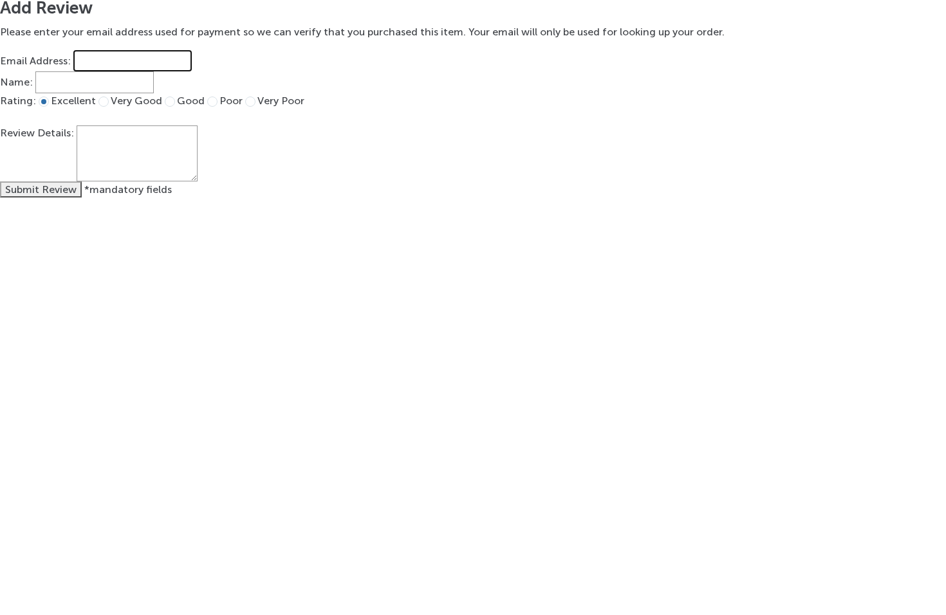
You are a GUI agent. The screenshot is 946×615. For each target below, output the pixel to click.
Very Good (136, 101)
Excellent (73, 101)
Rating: (18, 101)
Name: (16, 83)
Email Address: (35, 61)
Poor (231, 101)
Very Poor (280, 101)
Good (191, 101)
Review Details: (37, 133)
